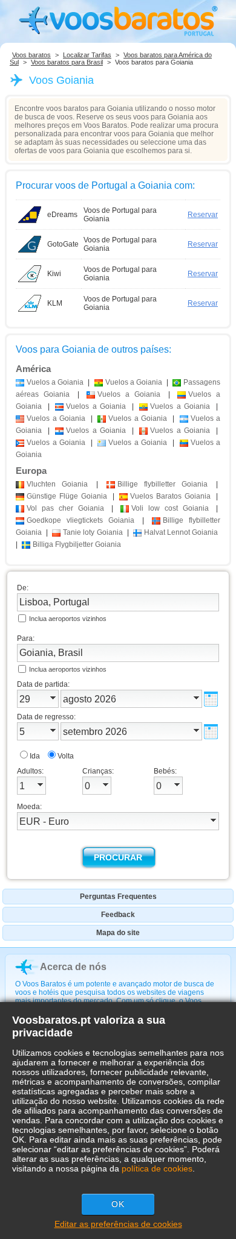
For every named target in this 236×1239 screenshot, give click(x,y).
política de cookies (157, 1168)
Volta (65, 756)
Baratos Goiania (170, 496)
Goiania (57, 484)
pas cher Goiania (65, 508)
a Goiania (55, 382)
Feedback (118, 914)
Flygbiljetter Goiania (77, 544)
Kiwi (54, 274)
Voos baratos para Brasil (67, 62)
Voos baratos (31, 54)
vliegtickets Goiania (80, 520)
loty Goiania (92, 532)
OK (118, 1204)
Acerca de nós (73, 967)
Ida (35, 756)
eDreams (62, 214)
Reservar (203, 214)
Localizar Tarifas (87, 54)
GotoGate (63, 244)
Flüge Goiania (67, 496)
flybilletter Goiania (162, 484)
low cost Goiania (170, 508)
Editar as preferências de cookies (118, 1224)
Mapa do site (118, 932)
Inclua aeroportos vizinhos (68, 618)
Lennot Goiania (181, 532)
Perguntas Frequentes (118, 896)
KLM (54, 303)
